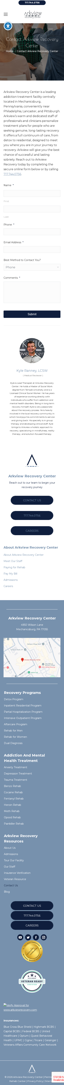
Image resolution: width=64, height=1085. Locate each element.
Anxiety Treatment (15, 767)
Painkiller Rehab (14, 823)
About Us (9, 847)
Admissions (11, 854)
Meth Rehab (12, 811)
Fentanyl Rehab (14, 798)
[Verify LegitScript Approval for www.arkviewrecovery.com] (32, 1009)
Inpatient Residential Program (22, 705)
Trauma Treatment (15, 779)
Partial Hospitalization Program (23, 711)
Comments (12, 277)
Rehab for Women (15, 736)
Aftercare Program (15, 724)
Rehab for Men (13, 730)
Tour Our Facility (14, 860)
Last (6, 216)
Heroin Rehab (12, 805)
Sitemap (50, 1081)
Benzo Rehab (12, 786)
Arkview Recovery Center (28, 1077)
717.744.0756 (12, 174)
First (6, 201)
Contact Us (11, 885)
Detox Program (13, 699)
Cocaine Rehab (13, 792)
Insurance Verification (17, 873)
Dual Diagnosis (13, 743)
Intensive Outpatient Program (23, 718)
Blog (7, 891)
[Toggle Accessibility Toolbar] (8, 26)
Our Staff (9, 866)
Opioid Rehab (12, 817)
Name (9, 185)
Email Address (13, 242)
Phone (9, 224)
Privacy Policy (35, 1081)
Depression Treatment (18, 773)
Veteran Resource (15, 879)
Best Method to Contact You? (22, 260)
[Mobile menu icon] (6, 14)
